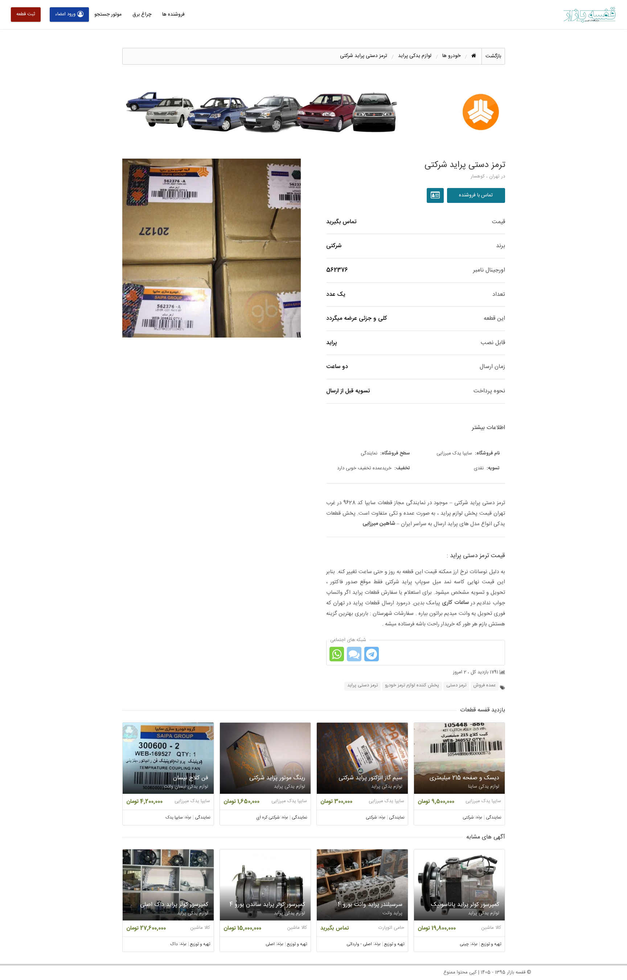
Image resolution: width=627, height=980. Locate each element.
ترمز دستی (456, 685)
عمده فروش (485, 685)
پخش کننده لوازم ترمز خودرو (412, 685)
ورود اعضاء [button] (65, 14)
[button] (211, 248)
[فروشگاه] (436, 196)
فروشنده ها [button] (173, 14)
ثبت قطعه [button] (25, 14)
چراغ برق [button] (141, 14)
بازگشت (493, 56)
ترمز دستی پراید (362, 685)
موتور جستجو (108, 14)
